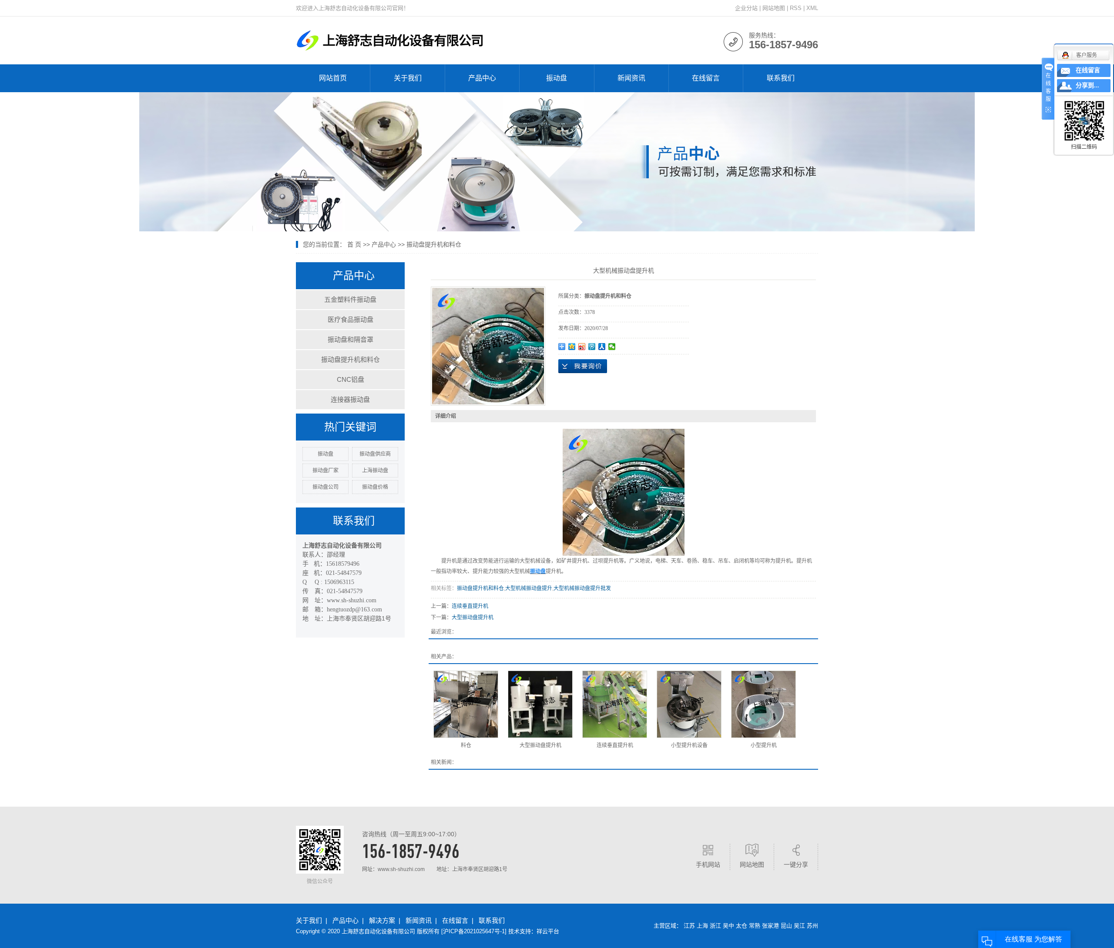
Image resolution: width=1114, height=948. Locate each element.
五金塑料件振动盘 (350, 299)
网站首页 (333, 78)
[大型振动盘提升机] (540, 704)
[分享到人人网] (602, 346)
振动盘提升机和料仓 (433, 244)
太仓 (741, 925)
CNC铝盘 (350, 379)
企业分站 (746, 8)
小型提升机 (764, 745)
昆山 (786, 925)
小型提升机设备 (689, 745)
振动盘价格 (375, 487)
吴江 (799, 925)
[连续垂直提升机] (614, 704)
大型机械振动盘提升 (528, 588)
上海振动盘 (375, 470)
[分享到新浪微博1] (582, 346)
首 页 (354, 244)
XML (812, 8)
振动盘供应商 (375, 454)
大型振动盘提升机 (472, 617)
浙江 (715, 925)
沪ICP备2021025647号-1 (474, 931)
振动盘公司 (325, 487)
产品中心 (482, 78)
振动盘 (556, 78)
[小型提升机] (763, 704)
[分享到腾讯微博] (592, 346)
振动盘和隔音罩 (350, 339)
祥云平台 (548, 931)
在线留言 (706, 78)
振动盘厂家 (325, 470)
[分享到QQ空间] (572, 346)
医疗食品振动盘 (350, 319)
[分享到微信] (612, 346)
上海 (702, 925)
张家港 (770, 925)
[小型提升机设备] (689, 704)
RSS (796, 8)
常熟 (754, 925)
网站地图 (773, 8)
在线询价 (582, 366)
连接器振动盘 (350, 399)
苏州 (812, 925)
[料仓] (465, 704)
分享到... (1087, 85)
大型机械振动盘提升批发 (582, 588)
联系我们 (781, 78)
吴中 (728, 925)
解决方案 (382, 920)
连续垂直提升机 (470, 606)
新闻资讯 (631, 78)
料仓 (466, 745)
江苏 (689, 925)
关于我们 (408, 78)
